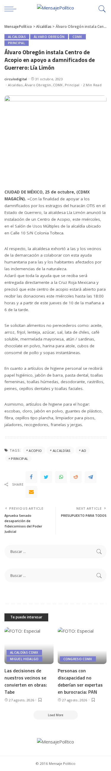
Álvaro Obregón (49, 37)
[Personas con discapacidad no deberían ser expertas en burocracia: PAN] (82, 645)
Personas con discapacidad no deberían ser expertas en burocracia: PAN (80, 681)
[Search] (101, 9)
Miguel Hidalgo (24, 659)
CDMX (77, 37)
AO (83, 450)
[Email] (31, 492)
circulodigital (15, 79)
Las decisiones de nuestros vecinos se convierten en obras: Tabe (25, 681)
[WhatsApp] (61, 477)
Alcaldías (17, 37)
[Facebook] (31, 477)
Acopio (35, 450)
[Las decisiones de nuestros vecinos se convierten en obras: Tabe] (29, 645)
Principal (16, 43)
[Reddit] (76, 477)
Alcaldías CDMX (24, 652)
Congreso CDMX (77, 659)
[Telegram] (90, 477)
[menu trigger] (11, 9)
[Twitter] (46, 477)
